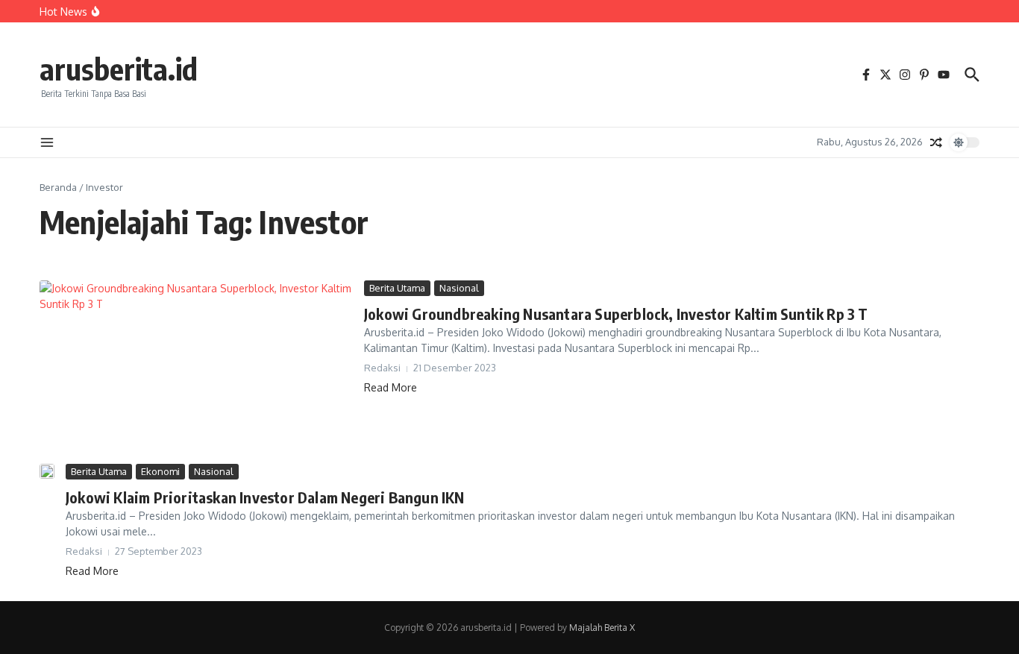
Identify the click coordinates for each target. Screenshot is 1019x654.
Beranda (58, 187)
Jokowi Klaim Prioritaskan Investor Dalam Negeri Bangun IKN (265, 497)
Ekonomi (160, 471)
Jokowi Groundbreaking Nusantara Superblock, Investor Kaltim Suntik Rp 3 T (616, 313)
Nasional (459, 288)
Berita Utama (397, 288)
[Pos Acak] (936, 142)
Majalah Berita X (602, 627)
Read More (390, 387)
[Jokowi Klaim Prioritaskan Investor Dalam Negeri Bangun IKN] (47, 471)
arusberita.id (119, 68)
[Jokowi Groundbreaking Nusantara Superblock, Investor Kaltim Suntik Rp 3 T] (196, 368)
